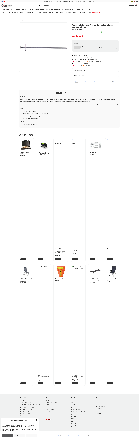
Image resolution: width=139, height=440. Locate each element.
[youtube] (4, 1)
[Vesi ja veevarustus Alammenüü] (18, 12)
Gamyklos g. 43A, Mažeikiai (62, 1)
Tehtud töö (43, 9)
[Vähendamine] (75, 47)
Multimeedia (74, 416)
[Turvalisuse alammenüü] (71, 12)
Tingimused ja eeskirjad (51, 407)
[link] (129, 5)
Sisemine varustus (42, 12)
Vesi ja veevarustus (13, 12)
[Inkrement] (80, 47)
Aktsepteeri (8, 436)
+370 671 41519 (74, 1)
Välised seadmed (30, 12)
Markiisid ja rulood (75, 409)
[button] (36, 420)
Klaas (74, 12)
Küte (72, 421)
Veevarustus (74, 404)
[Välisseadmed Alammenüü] (35, 12)
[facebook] (2, 1)
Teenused (9, 9)
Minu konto (48, 400)
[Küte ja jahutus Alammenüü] (64, 12)
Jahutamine (74, 423)
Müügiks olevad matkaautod (30, 9)
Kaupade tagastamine (51, 406)
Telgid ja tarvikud (36, 20)
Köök (72, 426)
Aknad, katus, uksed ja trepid (78, 411)
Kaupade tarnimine (50, 404)
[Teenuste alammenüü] (13, 9)
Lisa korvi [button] (23, 259)
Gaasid (3, 12)
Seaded (32, 436)
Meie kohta (57, 9)
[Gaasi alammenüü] (6, 12)
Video (51, 9)
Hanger (51, 12)
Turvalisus (68, 12)
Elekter (22, 12)
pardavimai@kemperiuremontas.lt (87, 1)
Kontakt (88, 9)
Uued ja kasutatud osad (85, 12)
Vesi (72, 402)
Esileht (20, 20)
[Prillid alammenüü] (77, 12)
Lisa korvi (100, 47)
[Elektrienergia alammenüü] (24, 12)
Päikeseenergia (75, 407)
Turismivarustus (27, 20)
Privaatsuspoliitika (50, 409)
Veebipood (18, 9)
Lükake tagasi (19, 436)
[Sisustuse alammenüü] (47, 12)
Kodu (3, 9)
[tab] (59, 93)
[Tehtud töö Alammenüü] (47, 9)
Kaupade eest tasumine (51, 402)
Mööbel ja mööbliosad (76, 425)
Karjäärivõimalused (67, 9)
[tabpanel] (69, 110)
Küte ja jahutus (59, 12)
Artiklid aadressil (79, 9)
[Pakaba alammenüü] (53, 12)
